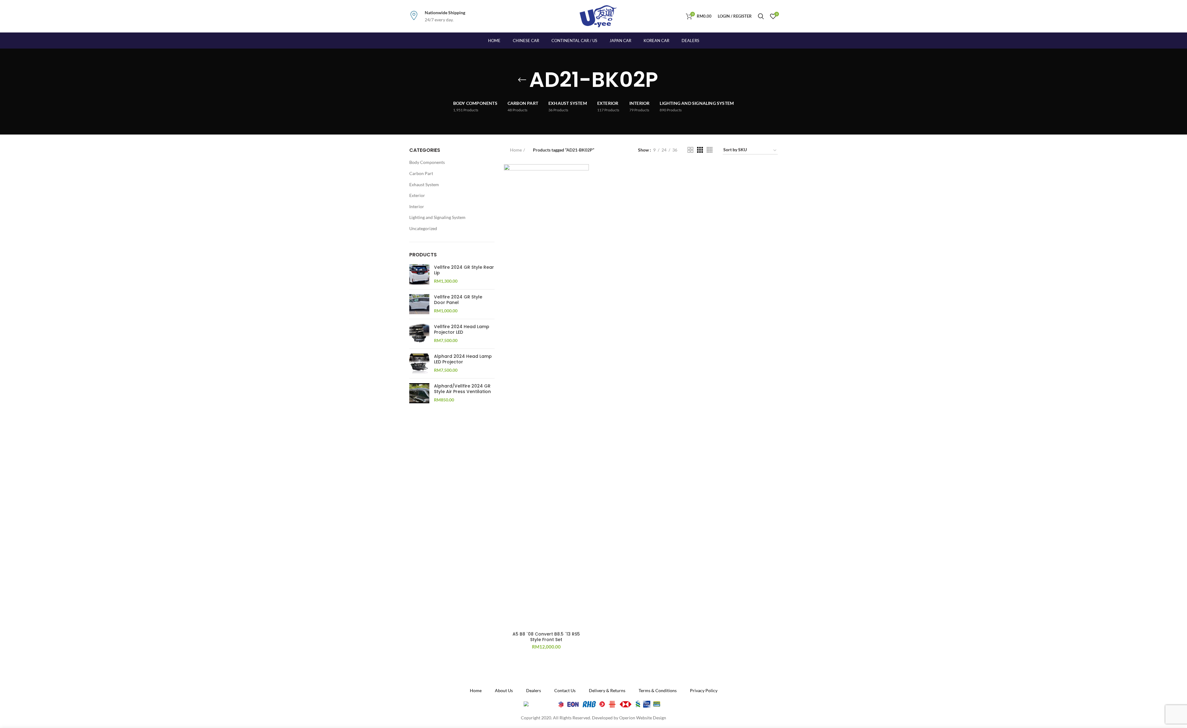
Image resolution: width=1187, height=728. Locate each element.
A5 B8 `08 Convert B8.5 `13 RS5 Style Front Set (546, 636)
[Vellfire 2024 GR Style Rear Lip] (419, 274)
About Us (504, 690)
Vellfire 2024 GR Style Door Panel (458, 299)
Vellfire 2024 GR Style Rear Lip (464, 270)
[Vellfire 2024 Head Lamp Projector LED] (419, 334)
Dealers (690, 40)
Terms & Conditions (658, 690)
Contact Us (565, 690)
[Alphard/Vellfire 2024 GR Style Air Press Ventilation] (419, 393)
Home (516, 149)
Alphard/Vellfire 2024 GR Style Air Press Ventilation (462, 388)
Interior (416, 206)
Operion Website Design (642, 717)
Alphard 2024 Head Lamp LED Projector (463, 359)
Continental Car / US (574, 40)
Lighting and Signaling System (437, 217)
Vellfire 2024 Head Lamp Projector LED (461, 329)
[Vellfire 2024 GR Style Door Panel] (419, 304)
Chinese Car (526, 40)
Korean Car (656, 40)
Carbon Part (421, 173)
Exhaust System (424, 184)
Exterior (417, 195)
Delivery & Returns (607, 690)
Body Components (427, 162)
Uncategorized (423, 228)
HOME (494, 40)
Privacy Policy (703, 690)
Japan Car (620, 40)
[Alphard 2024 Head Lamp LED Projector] (419, 363)
